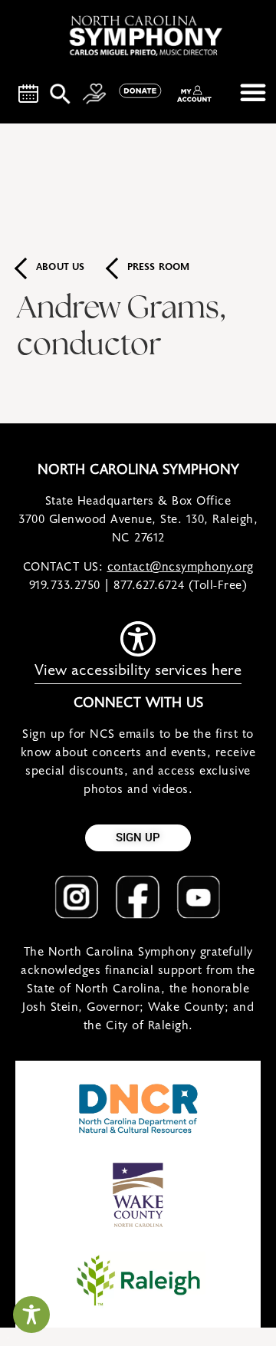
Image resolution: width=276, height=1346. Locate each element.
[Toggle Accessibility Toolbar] (31, 1314)
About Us (60, 267)
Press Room (158, 267)
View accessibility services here (138, 670)
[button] (253, 92)
